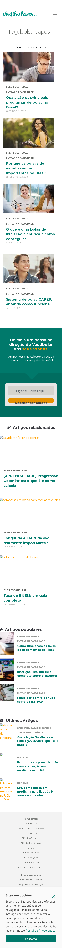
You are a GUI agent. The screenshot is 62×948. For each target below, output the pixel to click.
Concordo (31, 939)
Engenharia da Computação (31, 867)
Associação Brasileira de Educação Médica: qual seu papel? (37, 741)
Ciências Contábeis (31, 838)
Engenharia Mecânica (31, 879)
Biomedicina (31, 833)
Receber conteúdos (31, 402)
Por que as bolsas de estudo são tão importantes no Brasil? (27, 168)
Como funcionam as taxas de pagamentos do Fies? (36, 647)
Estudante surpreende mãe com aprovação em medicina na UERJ (37, 766)
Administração (31, 818)
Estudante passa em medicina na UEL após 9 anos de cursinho (35, 791)
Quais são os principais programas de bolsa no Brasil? (27, 102)
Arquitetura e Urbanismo (31, 828)
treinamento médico (30, 732)
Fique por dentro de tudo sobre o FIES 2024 (36, 699)
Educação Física (31, 852)
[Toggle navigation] (54, 14)
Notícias (22, 757)
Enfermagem (31, 857)
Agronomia (31, 823)
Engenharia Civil (31, 862)
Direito (31, 847)
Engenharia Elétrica (31, 874)
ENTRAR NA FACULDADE (20, 92)
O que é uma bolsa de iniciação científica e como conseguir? (30, 234)
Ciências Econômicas (31, 843)
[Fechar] (53, 896)
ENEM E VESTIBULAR (17, 87)
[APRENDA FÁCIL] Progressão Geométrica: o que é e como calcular (30, 481)
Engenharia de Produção (31, 884)
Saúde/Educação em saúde (34, 728)
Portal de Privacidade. (40, 930)
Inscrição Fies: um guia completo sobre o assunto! (37, 673)
